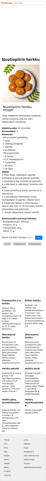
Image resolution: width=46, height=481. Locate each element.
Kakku (6, 467)
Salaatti (7, 463)
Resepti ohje (6, 3)
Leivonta (7, 475)
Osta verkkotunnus (31, 455)
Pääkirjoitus (19, 243)
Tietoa (6, 440)
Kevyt (26, 448)
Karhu (7, 243)
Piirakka (7, 471)
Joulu (26, 440)
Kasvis (6, 459)
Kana (6, 448)
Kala (5, 452)
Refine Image (29, 459)
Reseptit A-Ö (29, 452)
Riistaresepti (35, 243)
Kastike (7, 455)
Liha (5, 444)
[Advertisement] (23, 31)
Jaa (39, 238)
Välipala (27, 444)
